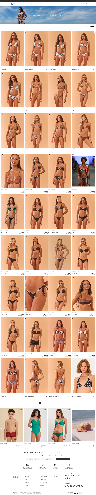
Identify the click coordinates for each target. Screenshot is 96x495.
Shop (45, 3)
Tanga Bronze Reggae (5, 232)
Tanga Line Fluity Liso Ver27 (53, 232)
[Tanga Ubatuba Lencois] (36, 48)
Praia (26, 477)
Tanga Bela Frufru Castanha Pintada (53, 110)
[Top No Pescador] (12, 334)
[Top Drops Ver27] (12, 171)
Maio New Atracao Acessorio (29, 445)
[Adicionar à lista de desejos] (2, 32)
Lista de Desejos (56, 477)
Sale (53, 3)
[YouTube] (82, 486)
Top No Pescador (4, 355)
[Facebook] (77, 486)
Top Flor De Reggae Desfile (76, 191)
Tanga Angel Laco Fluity (76, 273)
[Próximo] (95, 428)
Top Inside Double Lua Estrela (53, 396)
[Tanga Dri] (36, 211)
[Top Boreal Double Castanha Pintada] (59, 130)
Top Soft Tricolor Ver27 (52, 273)
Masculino (52, 455)
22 (52, 402)
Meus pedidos (56, 476)
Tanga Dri (26, 232)
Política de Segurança (43, 484)
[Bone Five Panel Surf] (83, 425)
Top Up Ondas (3, 396)
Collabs (48, 3)
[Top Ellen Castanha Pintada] (12, 130)
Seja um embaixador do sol (44, 487)
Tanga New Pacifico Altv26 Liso (52, 445)
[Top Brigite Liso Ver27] (83, 211)
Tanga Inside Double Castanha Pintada (77, 110)
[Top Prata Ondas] (83, 334)
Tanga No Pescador (51, 314)
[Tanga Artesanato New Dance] (36, 293)
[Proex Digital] (81, 493)
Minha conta (56, 474)
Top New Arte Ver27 (4, 273)
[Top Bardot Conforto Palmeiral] (59, 171)
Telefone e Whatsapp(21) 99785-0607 (16, 477)
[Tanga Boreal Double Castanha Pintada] (36, 89)
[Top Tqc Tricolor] (83, 293)
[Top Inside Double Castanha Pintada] (36, 130)
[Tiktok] (71, 486)
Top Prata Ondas (75, 355)
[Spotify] (74, 486)
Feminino (45, 455)
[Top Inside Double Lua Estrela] (59, 375)
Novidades (33, 3)
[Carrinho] (91, 3)
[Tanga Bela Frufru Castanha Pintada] (59, 89)
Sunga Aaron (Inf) (3, 445)
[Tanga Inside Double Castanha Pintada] (83, 89)
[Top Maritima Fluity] (12, 293)
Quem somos (42, 474)
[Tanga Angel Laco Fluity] (83, 252)
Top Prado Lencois (4, 110)
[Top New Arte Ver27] (12, 252)
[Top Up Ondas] (12, 375)
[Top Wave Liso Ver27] (36, 252)
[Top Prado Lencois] (12, 89)
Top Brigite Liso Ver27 (75, 232)
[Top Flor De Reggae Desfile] (83, 171)
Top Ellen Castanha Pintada (6, 151)
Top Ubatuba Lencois (75, 69)
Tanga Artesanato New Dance (30, 314)
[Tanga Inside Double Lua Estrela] (36, 375)
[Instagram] (65, 486)
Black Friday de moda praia (29, 474)
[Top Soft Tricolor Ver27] (59, 252)
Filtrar (74, 26)
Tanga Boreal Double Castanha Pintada (30, 110)
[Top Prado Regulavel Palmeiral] (36, 171)
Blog (40, 488)
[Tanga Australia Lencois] (59, 48)
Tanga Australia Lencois (52, 69)
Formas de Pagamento (43, 477)
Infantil (58, 455)
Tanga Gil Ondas (51, 355)
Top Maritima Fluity (4, 314)
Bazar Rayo (57, 3)
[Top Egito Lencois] (12, 48)
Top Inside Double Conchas (76, 396)
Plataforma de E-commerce (70, 493)
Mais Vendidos (39, 3)
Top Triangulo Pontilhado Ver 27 (77, 151)
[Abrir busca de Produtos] (81, 3)
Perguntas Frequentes (43, 476)
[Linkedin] (79, 486)
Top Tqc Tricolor (74, 314)
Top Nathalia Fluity (28, 355)
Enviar (63, 459)
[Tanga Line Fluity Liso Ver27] (59, 211)
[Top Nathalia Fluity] (36, 334)
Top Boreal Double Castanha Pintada (53, 151)
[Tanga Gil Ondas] (59, 334)
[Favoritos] (86, 3)
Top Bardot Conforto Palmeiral (53, 191)
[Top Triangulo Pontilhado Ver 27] (83, 130)
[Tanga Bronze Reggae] (12, 211)
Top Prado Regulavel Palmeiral (30, 191)
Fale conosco (15, 474)
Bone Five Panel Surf (75, 445)
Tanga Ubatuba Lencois (29, 69)
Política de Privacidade (43, 482)
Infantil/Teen (27, 482)
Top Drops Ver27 (4, 191)
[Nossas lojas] (83, 3)
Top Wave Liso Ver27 (28, 273)
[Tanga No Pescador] (59, 293)
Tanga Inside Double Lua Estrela (29, 396)
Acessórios (27, 484)
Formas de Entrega (43, 479)
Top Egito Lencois (4, 69)
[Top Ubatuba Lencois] (83, 48)
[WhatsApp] (68, 486)
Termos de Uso (42, 485)
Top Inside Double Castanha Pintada (29, 151)
